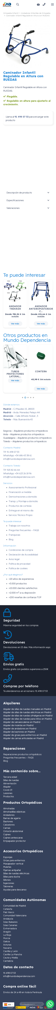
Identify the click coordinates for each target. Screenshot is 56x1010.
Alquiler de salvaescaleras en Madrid (21, 722)
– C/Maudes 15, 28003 (18, 409)
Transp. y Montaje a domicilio (23, 501)
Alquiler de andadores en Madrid (19, 728)
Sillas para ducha (11, 876)
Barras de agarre (12, 818)
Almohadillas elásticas (14, 811)
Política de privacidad (19, 563)
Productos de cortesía (20, 506)
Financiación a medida (20, 492)
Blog (11, 539)
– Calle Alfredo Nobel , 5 (20, 416)
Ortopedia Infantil (10, 13)
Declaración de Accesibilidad (23, 554)
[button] (17, 4)
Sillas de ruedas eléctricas (16, 873)
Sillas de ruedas (11, 780)
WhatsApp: (17, 455)
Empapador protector (14, 841)
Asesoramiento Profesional (22, 487)
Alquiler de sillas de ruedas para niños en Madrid (27, 718)
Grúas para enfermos (14, 860)
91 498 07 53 (22, 116)
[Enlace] (44, 4)
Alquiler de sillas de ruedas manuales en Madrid (27, 709)
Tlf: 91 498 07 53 (11, 452)
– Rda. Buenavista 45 (18, 419)
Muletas (7, 867)
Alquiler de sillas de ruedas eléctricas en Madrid (27, 712)
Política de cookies (18, 568)
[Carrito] (38, 4)
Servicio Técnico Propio (20, 515)
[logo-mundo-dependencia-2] (7, 4)
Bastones (8, 821)
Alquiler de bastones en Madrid (19, 731)
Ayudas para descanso (15, 889)
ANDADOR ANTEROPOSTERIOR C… (41, 309)
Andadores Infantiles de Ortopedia (35, 13)
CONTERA (41, 371)
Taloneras (8, 886)
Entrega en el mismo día (21, 510)
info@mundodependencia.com (19, 459)
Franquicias (14, 534)
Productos (8, 796)
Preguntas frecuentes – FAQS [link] (18, 757)
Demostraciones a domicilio (23, 496)
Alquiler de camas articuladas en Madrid (23, 738)
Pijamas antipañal (12, 870)
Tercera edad (10, 777)
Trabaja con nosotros (19, 525)
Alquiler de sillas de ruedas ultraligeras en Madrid (27, 715)
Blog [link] (5, 760)
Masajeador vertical (13, 863)
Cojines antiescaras (13, 837)
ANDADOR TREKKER (15, 307)
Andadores (9, 815)
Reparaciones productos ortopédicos (22, 754)
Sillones (7, 880)
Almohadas (9, 808)
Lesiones (7, 793)
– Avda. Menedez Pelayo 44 (21, 412)
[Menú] (52, 4)
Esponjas (7, 857)
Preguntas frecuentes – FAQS (24, 530)
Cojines (7, 834)
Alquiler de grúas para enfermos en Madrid (25, 735)
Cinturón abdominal (13, 831)
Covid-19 (7, 790)
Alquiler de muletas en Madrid (18, 725)
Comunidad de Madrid (14, 905)
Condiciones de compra (21, 550)
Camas (6, 828)
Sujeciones (8, 883)
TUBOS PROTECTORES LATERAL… (15, 374)
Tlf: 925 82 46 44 (11, 470)
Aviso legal (14, 559)
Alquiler (7, 786)
